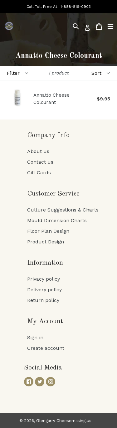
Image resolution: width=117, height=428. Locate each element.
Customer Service (53, 194)
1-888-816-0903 (76, 6)
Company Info (48, 135)
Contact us (40, 162)
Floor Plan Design (48, 231)
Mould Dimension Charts (57, 220)
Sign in (35, 337)
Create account (45, 348)
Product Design (45, 242)
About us (38, 151)
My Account (45, 321)
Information (45, 263)
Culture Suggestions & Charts (63, 210)
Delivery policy (44, 290)
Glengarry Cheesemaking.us (63, 420)
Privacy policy (43, 279)
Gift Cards (39, 173)
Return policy (43, 300)
